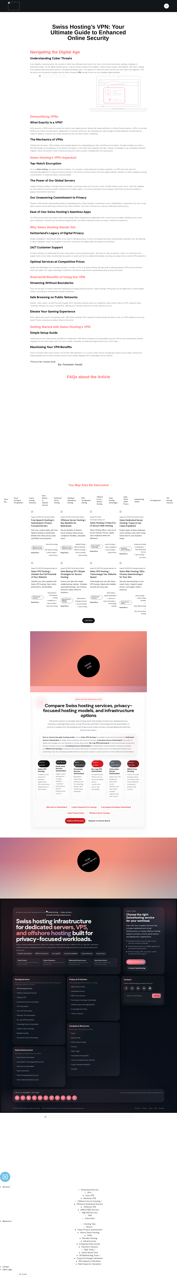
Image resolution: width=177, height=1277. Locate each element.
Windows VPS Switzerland (26, 1015)
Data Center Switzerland (25, 1057)
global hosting (80, 544)
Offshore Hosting (79, 550)
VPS (89, 1192)
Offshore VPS (21, 997)
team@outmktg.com (97, 520)
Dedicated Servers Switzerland (28, 1002)
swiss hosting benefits (141, 599)
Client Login (75, 1051)
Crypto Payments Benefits (80, 1065)
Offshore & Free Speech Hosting (37, 547)
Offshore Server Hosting (99, 813)
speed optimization (110, 595)
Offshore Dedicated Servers (27, 993)
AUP (155, 1108)
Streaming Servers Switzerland (27, 1024)
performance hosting (53, 596)
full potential (52, 593)
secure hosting (80, 552)
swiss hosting (51, 552)
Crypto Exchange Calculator (90, 1258)
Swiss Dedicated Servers (140, 551)
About (89, 1226)
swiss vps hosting (52, 606)
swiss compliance (110, 547)
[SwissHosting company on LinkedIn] (138, 988)
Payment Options (90, 1246)
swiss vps (111, 598)
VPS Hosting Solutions (36, 597)
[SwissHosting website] (150, 988)
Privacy (144, 1108)
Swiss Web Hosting (140, 606)
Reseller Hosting (22, 1033)
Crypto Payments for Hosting (83, 807)
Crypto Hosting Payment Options (83, 1060)
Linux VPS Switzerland (24, 1011)
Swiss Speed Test (90, 1252)
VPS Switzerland (22, 1006)
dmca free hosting (52, 544)
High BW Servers (90, 1212)
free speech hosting (51, 550)
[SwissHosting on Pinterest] (144, 988)
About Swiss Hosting (78, 1042)
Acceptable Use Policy (79, 1009)
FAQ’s (89, 1235)
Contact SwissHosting (136, 968)
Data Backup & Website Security (66, 600)
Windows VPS (89, 1198)
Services (137, 1108)
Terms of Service (77, 1014)
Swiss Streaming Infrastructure (28, 1075)
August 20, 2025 (95, 517)
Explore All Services (136, 962)
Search (156, 996)
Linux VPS (89, 1195)
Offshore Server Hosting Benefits (83, 1005)
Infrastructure (89, 1241)
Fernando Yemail (48, 517)
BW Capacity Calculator (90, 1261)
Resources (6, 1221)
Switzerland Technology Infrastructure (30, 1062)
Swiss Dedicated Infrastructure (28, 1080)
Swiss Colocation (23, 1071)
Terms (151, 1108)
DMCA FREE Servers (90, 1209)
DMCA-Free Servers (78, 996)
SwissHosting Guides (125, 602)
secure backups (82, 604)
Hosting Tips (90, 1224)
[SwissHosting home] (71, 913)
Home (73, 1033)
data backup (81, 598)
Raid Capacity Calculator (89, 1264)
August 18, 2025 (124, 568)
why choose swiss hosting (140, 612)
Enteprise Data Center (89, 1244)
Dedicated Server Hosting (125, 548)
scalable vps (52, 600)
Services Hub (75, 1038)
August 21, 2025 (36, 517)
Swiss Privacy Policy (75, 813)
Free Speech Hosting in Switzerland (116, 807)
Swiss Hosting (42, 169)
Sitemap (74, 1069)
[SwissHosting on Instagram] (132, 988)
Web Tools (89, 1249)
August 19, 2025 (36, 568)
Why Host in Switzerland (56, 807)
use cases (142, 557)
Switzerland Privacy (78, 991)
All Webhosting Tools (89, 1255)
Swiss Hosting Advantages (95, 546)
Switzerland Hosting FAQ (79, 1056)
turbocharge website (112, 605)
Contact (74, 1047)
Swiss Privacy (53, 555)
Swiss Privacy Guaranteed (90, 1229)
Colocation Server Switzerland (27, 1038)
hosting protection (81, 601)
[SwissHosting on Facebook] (126, 988)
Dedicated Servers (90, 1189)
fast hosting (111, 593)
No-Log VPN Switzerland (25, 1020)
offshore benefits (79, 547)
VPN (79, 72)
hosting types (139, 547)
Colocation (90, 1218)
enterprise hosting (140, 544)
